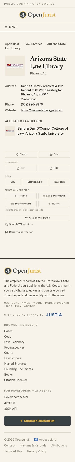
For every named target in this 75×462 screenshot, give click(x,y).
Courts (8, 352)
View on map (28, 99)
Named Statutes (15, 363)
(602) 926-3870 (32, 104)
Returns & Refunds (33, 445)
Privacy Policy (36, 451)
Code (7, 336)
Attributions (59, 445)
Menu (13, 27)
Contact (9, 445)
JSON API (10, 408)
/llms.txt (9, 403)
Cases (8, 331)
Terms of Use (13, 451)
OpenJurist (12, 44)
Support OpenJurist (37, 421)
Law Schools (12, 358)
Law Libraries (33, 44)
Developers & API (16, 397)
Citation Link (35, 182)
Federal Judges (14, 347)
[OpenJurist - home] (37, 15)
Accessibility (45, 439)
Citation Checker (15, 380)
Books (8, 374)
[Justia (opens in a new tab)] (54, 314)
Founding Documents (18, 369)
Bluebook (59, 182)
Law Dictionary (14, 342)
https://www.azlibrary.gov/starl (41, 110)
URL (12, 182)
